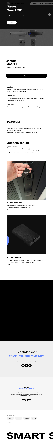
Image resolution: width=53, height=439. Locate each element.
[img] (15, 4)
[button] (12, 22)
